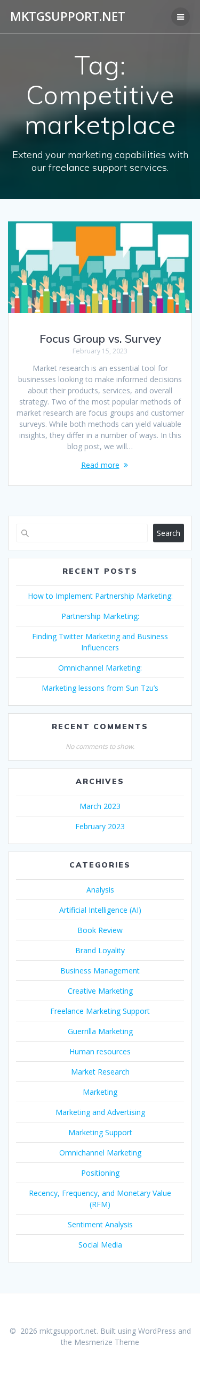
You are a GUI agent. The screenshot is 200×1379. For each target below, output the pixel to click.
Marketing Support (100, 1132)
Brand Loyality (100, 950)
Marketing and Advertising (100, 1112)
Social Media (100, 1245)
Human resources (100, 1051)
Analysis (100, 890)
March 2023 (100, 806)
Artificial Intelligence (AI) (100, 910)
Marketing (100, 1092)
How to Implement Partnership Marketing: (100, 596)
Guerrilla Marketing (100, 1031)
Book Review (100, 930)
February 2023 (100, 826)
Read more (100, 465)
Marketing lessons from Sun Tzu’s (100, 688)
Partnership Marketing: (100, 616)
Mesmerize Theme (106, 1342)
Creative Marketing (100, 991)
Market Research (100, 1072)
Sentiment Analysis (100, 1224)
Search (168, 533)
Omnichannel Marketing (100, 1152)
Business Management (100, 970)
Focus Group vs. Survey (100, 338)
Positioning (100, 1173)
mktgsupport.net (67, 16)
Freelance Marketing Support (100, 1011)
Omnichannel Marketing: (100, 668)
